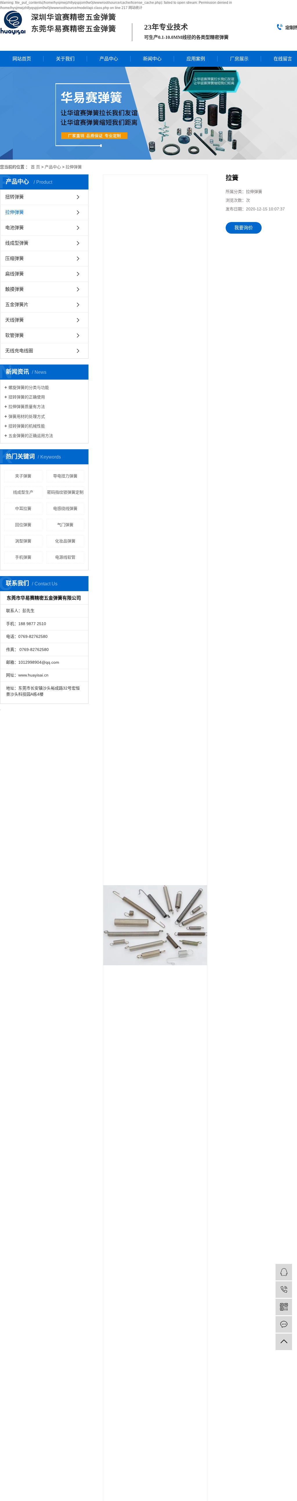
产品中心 (108, 58)
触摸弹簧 (14, 289)
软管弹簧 (14, 335)
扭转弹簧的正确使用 (26, 397)
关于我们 (65, 58)
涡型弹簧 (23, 541)
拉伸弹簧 (74, 167)
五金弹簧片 (16, 304)
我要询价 (243, 227)
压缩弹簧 (14, 258)
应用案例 (195, 58)
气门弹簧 (65, 524)
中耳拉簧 (23, 508)
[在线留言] (284, 1324)
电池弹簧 (14, 227)
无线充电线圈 (19, 350)
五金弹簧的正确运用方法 (30, 435)
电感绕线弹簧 (65, 508)
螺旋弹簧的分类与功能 (28, 387)
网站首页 (21, 58)
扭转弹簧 (14, 196)
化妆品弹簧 (65, 541)
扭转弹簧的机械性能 (26, 426)
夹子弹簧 (23, 476)
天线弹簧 (14, 319)
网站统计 (135, 8)
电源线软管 (65, 557)
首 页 (35, 167)
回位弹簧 (23, 524)
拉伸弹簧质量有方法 (26, 406)
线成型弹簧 (16, 243)
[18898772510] (284, 1289)
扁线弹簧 (14, 273)
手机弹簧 (23, 557)
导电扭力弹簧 (65, 476)
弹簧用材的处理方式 (26, 416)
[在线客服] (284, 1272)
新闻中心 (152, 58)
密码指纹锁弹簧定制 (65, 492)
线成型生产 (23, 492)
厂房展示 (239, 58)
